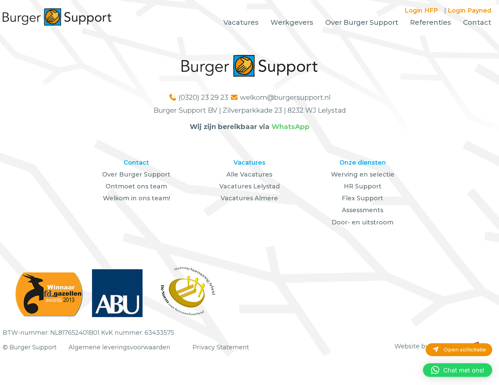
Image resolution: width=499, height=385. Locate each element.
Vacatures (241, 22)
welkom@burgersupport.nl (285, 97)
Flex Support (362, 198)
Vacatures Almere (249, 198)
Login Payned (470, 10)
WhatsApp (291, 127)
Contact (477, 22)
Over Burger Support (361, 22)
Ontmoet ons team (136, 186)
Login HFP (421, 10)
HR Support (363, 186)
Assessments (362, 210)
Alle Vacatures (249, 174)
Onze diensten (362, 162)
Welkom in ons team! (136, 198)
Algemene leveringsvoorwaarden (119, 347)
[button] (457, 370)
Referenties (430, 22)
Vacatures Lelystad (249, 186)
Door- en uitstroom (362, 222)
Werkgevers (292, 22)
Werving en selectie (362, 174)
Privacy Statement (220, 347)
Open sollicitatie (464, 349)
